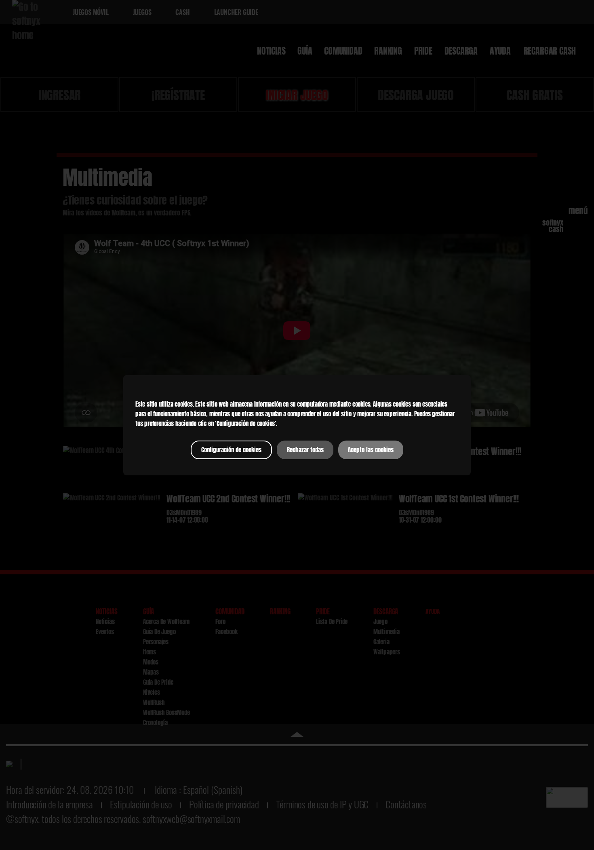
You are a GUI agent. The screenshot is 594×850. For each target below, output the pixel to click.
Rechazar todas (305, 449)
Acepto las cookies (371, 449)
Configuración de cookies (231, 449)
